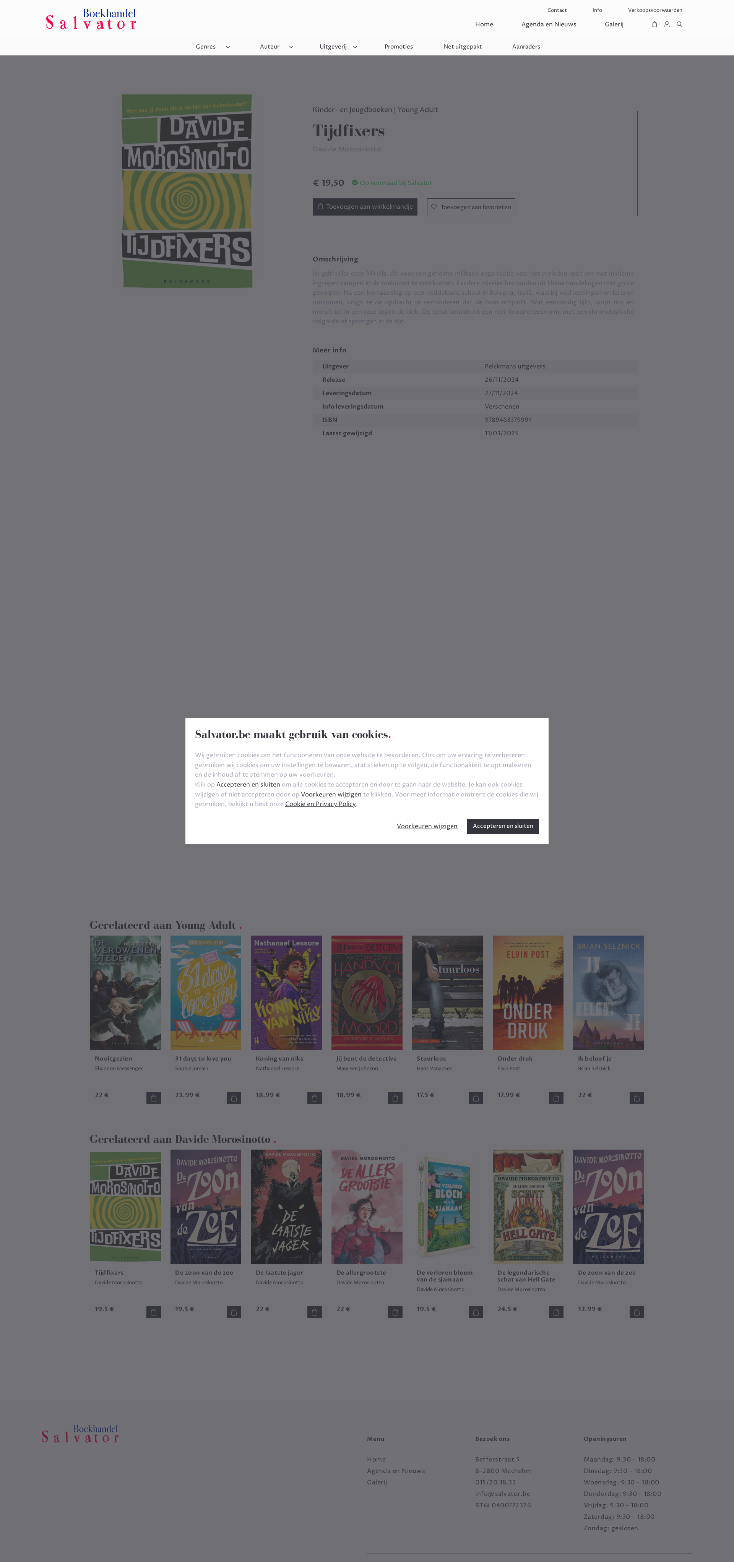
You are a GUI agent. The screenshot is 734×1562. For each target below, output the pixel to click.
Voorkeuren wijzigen (427, 826)
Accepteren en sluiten (503, 826)
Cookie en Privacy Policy (320, 804)
